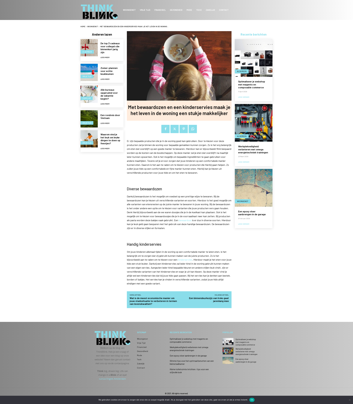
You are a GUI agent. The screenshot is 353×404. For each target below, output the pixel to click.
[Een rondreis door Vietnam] (89, 118)
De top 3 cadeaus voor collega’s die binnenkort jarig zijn (110, 48)
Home (83, 26)
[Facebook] (165, 129)
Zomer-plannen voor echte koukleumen (109, 70)
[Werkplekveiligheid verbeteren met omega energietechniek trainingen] (253, 123)
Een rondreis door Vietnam (110, 117)
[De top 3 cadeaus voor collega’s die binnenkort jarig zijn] (89, 47)
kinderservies (185, 259)
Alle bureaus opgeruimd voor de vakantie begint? (109, 94)
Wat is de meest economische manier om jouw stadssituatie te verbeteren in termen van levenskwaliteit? (153, 301)
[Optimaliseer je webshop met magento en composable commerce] (253, 58)
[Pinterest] (184, 129)
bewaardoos (185, 220)
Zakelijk (86, 98)
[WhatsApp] (193, 129)
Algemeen (87, 52)
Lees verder (243, 97)
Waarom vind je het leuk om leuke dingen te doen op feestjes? (110, 139)
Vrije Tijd (86, 76)
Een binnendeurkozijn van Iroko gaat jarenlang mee (209, 299)
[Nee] (349, 399)
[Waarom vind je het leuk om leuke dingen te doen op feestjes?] (89, 138)
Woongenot (92, 26)
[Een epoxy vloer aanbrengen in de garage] (253, 188)
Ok (252, 400)
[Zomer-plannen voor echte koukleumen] (89, 72)
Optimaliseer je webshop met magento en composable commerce (251, 84)
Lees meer (105, 57)
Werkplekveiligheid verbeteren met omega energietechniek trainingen (253, 149)
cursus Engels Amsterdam (112, 378)
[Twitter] (174, 129)
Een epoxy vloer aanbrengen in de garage (252, 213)
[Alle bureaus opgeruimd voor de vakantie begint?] (89, 94)
